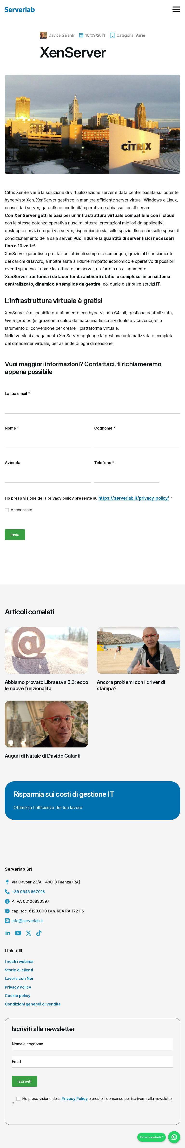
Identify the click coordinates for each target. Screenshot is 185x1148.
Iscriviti (24, 1081)
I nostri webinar (19, 961)
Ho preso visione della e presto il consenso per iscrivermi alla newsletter (97, 1098)
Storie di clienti (19, 970)
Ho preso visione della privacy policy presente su (88, 498)
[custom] (39, 933)
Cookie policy (17, 995)
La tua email (17, 393)
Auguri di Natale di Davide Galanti (42, 756)
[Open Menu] (176, 9)
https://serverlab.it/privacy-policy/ (134, 498)
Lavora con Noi (19, 978)
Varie (140, 35)
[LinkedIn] (8, 933)
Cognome (105, 428)
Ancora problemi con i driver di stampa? (131, 685)
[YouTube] (18, 933)
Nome (12, 428)
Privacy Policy (18, 987)
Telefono (104, 462)
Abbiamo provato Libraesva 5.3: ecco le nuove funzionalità (46, 685)
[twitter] (29, 933)
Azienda (12, 462)
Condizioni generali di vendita (32, 1004)
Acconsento (21, 509)
